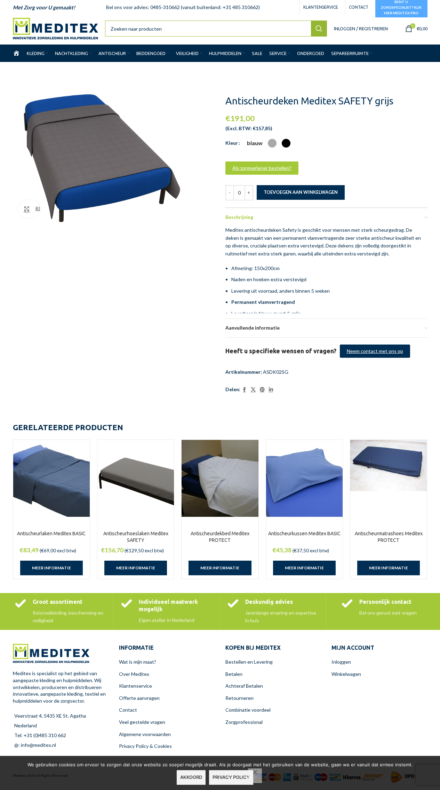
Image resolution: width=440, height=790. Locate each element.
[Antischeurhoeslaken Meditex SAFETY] (135, 478)
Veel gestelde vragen (142, 722)
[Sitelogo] (55, 28)
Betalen (233, 674)
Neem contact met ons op (375, 351)
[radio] (255, 143)
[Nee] (255, 775)
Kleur (231, 143)
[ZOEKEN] (319, 29)
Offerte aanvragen (139, 698)
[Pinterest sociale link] (262, 389)
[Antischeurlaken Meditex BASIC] (51, 478)
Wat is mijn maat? (137, 662)
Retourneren (239, 698)
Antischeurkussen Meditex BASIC (304, 533)
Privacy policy (231, 777)
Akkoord (191, 777)
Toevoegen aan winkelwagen (301, 192)
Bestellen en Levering (249, 662)
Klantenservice (135, 686)
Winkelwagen (346, 674)
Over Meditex (134, 674)
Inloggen (341, 662)
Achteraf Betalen (244, 686)
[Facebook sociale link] (244, 389)
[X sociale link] (253, 389)
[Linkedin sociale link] (271, 389)
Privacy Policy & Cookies (145, 746)
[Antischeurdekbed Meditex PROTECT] (220, 478)
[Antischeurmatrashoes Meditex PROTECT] (388, 465)
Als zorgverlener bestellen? (261, 168)
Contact (128, 710)
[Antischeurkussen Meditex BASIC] (304, 478)
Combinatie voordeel (248, 710)
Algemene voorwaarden (145, 734)
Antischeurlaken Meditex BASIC (51, 533)
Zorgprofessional (244, 722)
